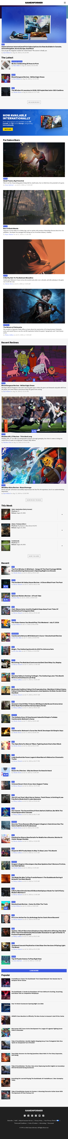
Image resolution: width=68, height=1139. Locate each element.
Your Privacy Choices (50, 1120)
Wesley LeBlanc (9, 335)
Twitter (24, 1115)
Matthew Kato (7, 442)
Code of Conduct (33, 1123)
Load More (34, 971)
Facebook (28, 1115)
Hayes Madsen (9, 234)
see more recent (34, 102)
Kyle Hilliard (7, 52)
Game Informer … (10, 185)
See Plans (7, 129)
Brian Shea (16, 598)
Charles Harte (17, 92)
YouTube (39, 1115)
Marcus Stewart (17, 584)
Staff (16, 1120)
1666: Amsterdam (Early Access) (22, 509)
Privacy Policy (38, 1120)
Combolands (15, 541)
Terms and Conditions (20, 1123)
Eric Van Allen (17, 638)
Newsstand (51, 1123)
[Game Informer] (34, 1110)
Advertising (42, 1123)
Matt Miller (16, 65)
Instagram (32, 1115)
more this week (34, 556)
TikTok (43, 1115)
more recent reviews (34, 500)
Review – (28, 77)
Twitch (35, 1115)
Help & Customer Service (26, 1120)
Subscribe (10, 1120)
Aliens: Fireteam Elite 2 (19, 524)
